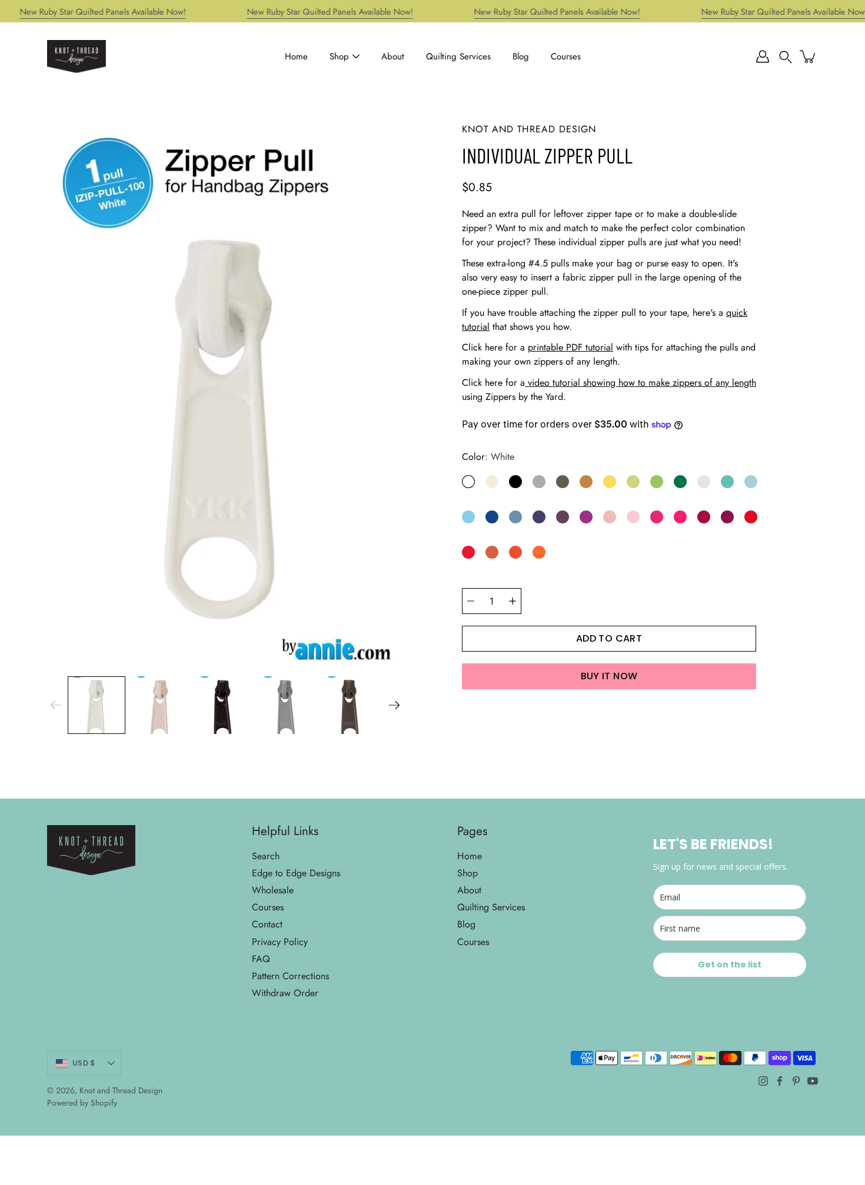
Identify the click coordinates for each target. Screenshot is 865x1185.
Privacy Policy (280, 942)
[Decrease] (471, 601)
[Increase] (512, 601)
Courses (566, 56)
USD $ (83, 1063)
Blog (521, 56)
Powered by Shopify (82, 1103)
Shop (339, 56)
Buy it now (609, 676)
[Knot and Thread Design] (76, 56)
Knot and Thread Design (120, 1090)
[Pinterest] (796, 1081)
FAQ (261, 959)
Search (266, 856)
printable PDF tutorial (570, 347)
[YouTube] (812, 1081)
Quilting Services (458, 56)
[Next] (394, 705)
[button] (785, 56)
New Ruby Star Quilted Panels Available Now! (103, 11)
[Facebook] (779, 1081)
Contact (267, 924)
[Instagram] (763, 1081)
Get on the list (729, 964)
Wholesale (273, 890)
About (392, 56)
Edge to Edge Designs (296, 873)
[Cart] (808, 56)
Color (488, 456)
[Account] (762, 56)
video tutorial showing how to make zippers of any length (640, 382)
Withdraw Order (285, 993)
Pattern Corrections (290, 976)
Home (296, 56)
